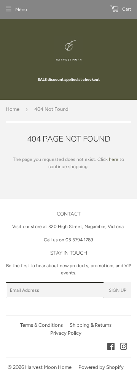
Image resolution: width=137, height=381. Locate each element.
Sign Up (117, 290)
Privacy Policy (65, 333)
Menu (21, 9)
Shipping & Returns (91, 325)
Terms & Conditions (41, 325)
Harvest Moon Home (48, 367)
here (113, 159)
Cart (126, 9)
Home (12, 109)
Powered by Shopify (101, 367)
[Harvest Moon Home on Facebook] (111, 348)
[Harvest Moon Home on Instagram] (123, 348)
